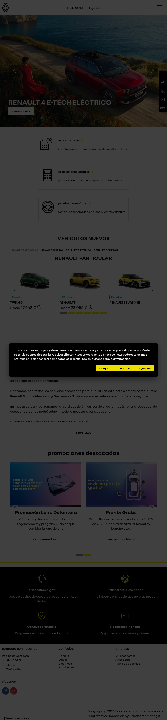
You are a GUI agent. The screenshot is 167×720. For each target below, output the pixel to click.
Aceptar (105, 368)
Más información (119, 358)
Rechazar (126, 368)
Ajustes (145, 368)
